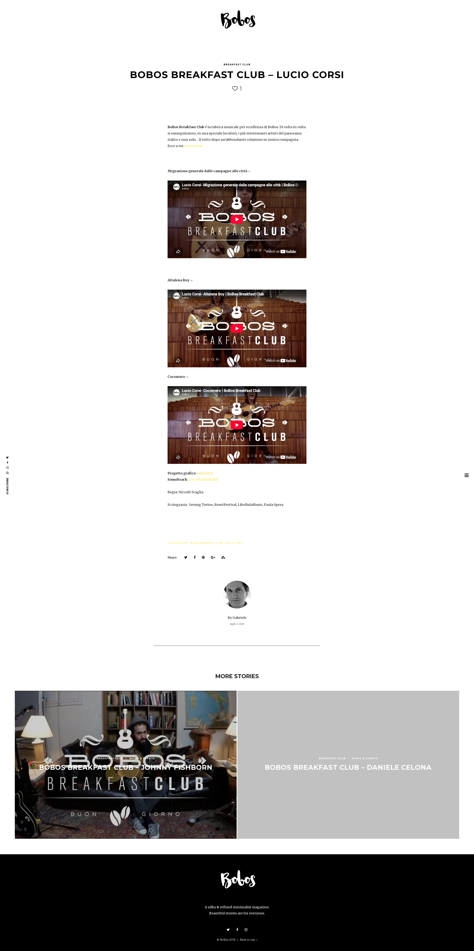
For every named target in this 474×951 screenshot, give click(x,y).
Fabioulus (205, 473)
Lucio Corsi (193, 146)
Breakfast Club (237, 64)
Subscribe (7, 486)
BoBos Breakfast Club (207, 543)
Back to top (248, 939)
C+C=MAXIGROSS (203, 479)
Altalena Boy (178, 543)
